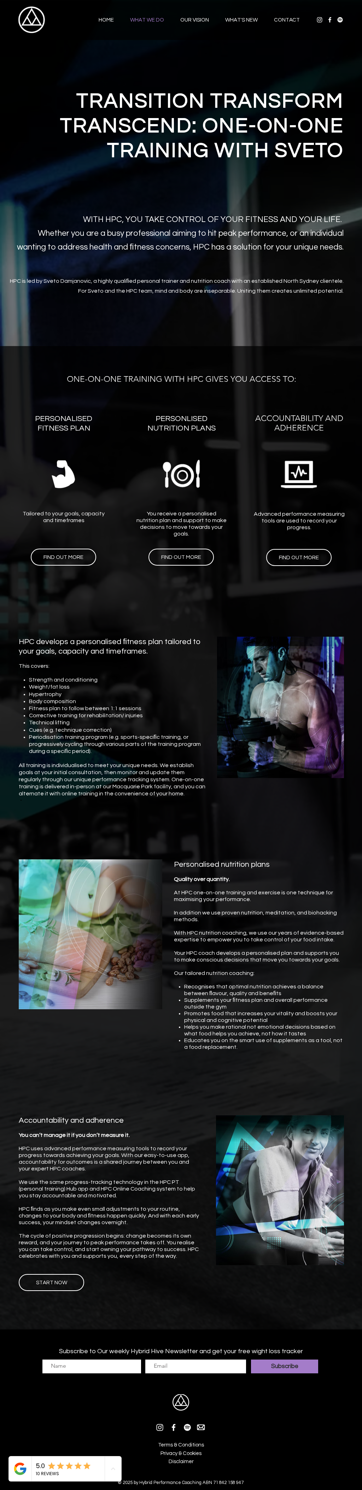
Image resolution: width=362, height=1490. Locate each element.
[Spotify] (340, 19)
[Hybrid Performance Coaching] (319, 19)
